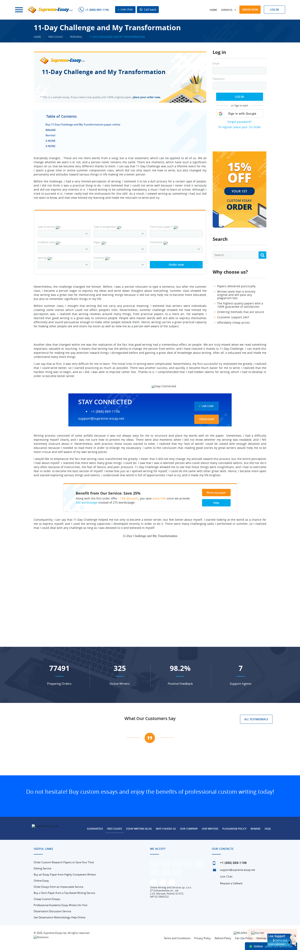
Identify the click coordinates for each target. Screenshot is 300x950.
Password (218, 78)
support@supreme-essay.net (101, 418)
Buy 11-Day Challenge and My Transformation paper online (83, 124)
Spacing (42, 257)
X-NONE (51, 141)
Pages (97, 242)
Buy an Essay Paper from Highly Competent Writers (65, 874)
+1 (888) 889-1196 (97, 9)
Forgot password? (239, 122)
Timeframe (156, 242)
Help (216, 503)
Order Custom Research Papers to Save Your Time (64, 862)
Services (226, 10)
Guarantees (95, 828)
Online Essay (41, 880)
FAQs (268, 828)
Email (216, 63)
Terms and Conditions (177, 938)
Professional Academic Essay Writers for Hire (60, 905)
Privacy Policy (202, 938)
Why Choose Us (166, 828)
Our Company (189, 828)
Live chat (126, 9)
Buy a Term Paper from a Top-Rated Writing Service (64, 893)
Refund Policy (223, 938)
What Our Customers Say (150, 718)
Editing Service (42, 868)
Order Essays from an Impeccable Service (58, 887)
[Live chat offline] (281, 940)
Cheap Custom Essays (47, 899)
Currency (99, 257)
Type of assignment (105, 226)
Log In (239, 97)
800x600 (51, 130)
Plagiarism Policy (234, 828)
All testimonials (256, 719)
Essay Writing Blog (139, 828)
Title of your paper (161, 226)
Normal (50, 135)
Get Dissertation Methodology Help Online (59, 917)
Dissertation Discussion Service (52, 911)
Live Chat (208, 406)
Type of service (46, 226)
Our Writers (210, 828)
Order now (250, 9)
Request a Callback (231, 883)
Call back (149, 9)
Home (213, 10)
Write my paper (216, 492)
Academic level (46, 242)
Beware (256, 828)
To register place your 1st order (239, 127)
